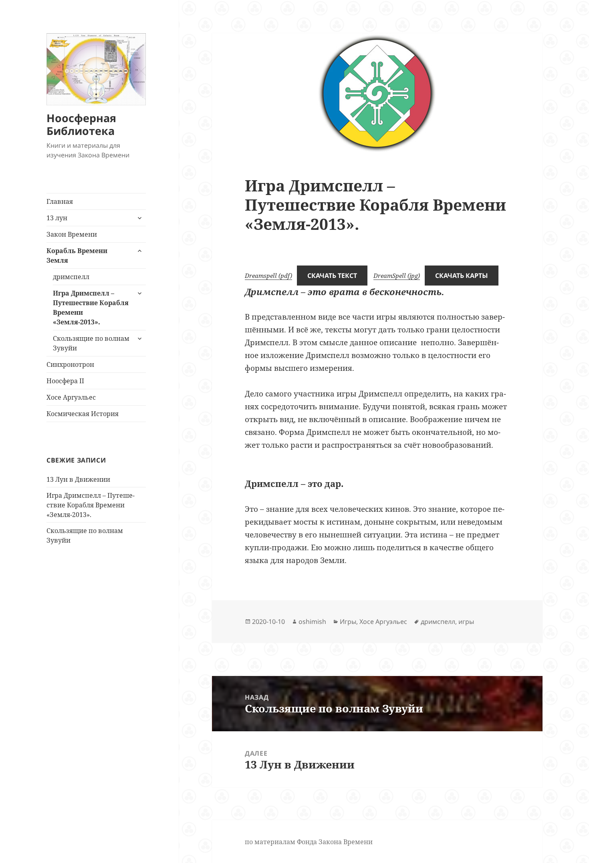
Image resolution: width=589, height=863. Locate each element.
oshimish (312, 621)
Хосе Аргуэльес (71, 397)
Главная (59, 201)
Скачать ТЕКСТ (332, 275)
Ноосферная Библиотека (81, 124)
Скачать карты (461, 275)
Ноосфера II (65, 380)
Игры (348, 621)
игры (466, 621)
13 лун (56, 217)
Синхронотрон (70, 364)
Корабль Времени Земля (76, 255)
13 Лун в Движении (78, 479)
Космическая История (82, 413)
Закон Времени (71, 234)
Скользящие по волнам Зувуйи (91, 343)
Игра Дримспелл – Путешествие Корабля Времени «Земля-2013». (91, 307)
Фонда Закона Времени (335, 841)
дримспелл (71, 276)
